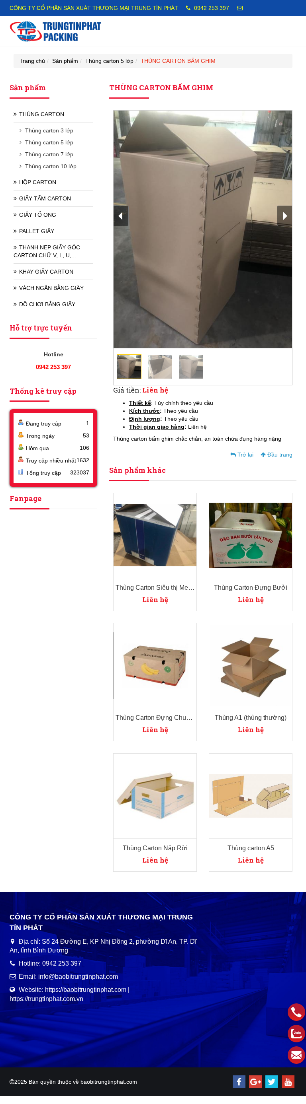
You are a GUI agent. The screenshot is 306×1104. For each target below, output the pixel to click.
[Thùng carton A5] (250, 795)
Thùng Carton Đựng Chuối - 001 (161, 717)
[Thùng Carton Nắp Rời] (155, 795)
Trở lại (244, 454)
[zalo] (296, 1033)
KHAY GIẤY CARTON (46, 271)
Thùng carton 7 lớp (49, 154)
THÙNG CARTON (41, 114)
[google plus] (255, 1081)
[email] (296, 1055)
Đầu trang (279, 454)
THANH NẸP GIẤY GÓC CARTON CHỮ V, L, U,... (47, 251)
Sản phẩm (65, 61)
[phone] (296, 1012)
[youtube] (288, 1081)
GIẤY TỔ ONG (37, 215)
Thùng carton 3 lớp (49, 130)
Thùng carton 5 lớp (109, 61)
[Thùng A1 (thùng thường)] (250, 665)
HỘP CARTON (37, 182)
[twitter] (271, 1081)
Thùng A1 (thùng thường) (250, 717)
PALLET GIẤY (36, 231)
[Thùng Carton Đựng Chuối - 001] (155, 665)
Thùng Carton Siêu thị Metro (155, 587)
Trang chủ (32, 61)
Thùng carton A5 (251, 848)
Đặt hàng (149, 504)
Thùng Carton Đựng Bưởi (250, 587)
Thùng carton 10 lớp (50, 166)
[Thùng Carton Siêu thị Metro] (155, 535)
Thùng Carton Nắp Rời (155, 848)
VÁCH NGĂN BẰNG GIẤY (51, 288)
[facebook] (239, 1081)
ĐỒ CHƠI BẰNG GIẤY (47, 304)
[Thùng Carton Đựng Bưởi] (250, 535)
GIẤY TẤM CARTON (45, 198)
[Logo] (56, 30)
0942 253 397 (211, 8)
